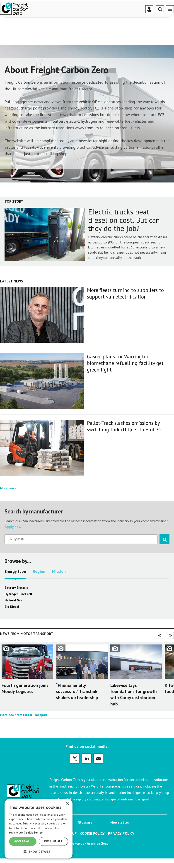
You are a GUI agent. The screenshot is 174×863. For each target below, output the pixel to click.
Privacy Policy (121, 833)
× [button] (67, 804)
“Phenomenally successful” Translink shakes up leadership (77, 691)
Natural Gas (13, 600)
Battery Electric (16, 588)
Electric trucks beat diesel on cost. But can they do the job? (124, 220)
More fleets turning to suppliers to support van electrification (125, 293)
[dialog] (38, 828)
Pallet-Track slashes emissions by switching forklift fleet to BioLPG (124, 426)
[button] (38, 851)
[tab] (15, 573)
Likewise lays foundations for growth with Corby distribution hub (133, 694)
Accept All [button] (22, 841)
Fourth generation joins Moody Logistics (25, 688)
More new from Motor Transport (24, 715)
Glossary (85, 822)
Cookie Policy (92, 833)
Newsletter (119, 822)
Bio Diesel (12, 607)
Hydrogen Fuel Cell (18, 594)
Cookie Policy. (33, 832)
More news (8, 488)
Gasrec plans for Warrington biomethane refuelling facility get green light (125, 363)
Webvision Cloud (97, 843)
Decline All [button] (53, 841)
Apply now (13, 526)
